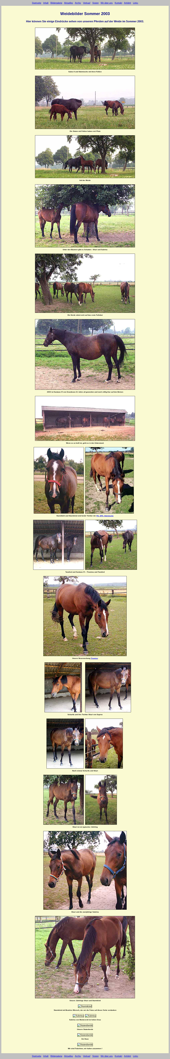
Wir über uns (107, 3)
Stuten (95, 3)
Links (135, 3)
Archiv (78, 3)
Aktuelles (68, 3)
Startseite (36, 3)
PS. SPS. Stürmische (105, 516)
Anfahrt (127, 3)
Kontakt (118, 3)
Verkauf (86, 3)
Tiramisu (94, 658)
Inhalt (45, 3)
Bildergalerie (56, 3)
